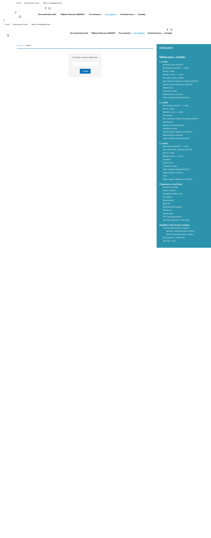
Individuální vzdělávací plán (172, 194)
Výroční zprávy (168, 213)
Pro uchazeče (95, 14)
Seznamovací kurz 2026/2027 (173, 65)
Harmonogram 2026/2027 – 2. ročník (176, 105)
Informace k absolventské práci (173, 125)
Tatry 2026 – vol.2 (169, 241)
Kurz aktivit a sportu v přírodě (173, 78)
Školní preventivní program (172, 207)
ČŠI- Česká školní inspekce (172, 217)
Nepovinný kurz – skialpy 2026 (174, 238)
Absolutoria (167, 159)
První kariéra (167, 197)
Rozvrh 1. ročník (168, 71)
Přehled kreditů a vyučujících (173, 94)
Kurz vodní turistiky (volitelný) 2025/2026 (177, 150)
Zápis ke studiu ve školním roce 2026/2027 (178, 84)
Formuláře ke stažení (170, 91)
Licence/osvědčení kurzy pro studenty (176, 228)
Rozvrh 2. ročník (168, 109)
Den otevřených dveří (47, 14)
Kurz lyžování (168, 115)
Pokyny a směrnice (169, 190)
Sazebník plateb (168, 200)
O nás (18, 3)
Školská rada (167, 210)
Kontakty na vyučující (170, 187)
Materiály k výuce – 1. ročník (173, 74)
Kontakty (142, 14)
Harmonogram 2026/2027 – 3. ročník (176, 146)
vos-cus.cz (20, 45)
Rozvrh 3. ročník (168, 153)
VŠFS (165, 176)
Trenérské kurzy (127, 14)
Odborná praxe (168, 88)
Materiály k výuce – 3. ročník (173, 156)
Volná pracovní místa (31, 3)
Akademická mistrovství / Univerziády (176, 220)
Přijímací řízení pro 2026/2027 (73, 14)
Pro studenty (110, 14)
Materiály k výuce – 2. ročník (173, 112)
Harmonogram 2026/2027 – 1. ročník (176, 68)
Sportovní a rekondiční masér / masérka (179, 234)
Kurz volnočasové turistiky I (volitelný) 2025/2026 (180, 81)
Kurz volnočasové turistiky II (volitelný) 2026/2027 (180, 119)
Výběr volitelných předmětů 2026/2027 (176, 98)
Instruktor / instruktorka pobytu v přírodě (180, 231)
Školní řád (166, 203)
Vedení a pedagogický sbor (52, 3)
